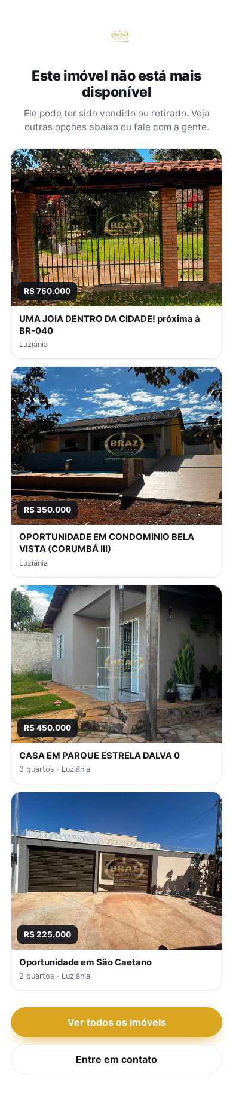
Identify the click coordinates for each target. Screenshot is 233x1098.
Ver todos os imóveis (117, 1022)
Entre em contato (116, 1059)
